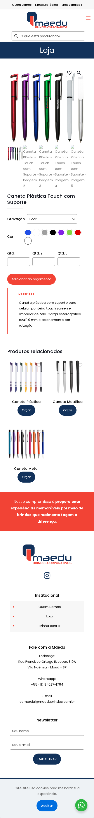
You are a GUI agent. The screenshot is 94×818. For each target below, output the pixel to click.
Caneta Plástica (26, 401)
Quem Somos (21, 5)
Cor (10, 236)
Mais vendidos (71, 5)
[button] (79, 72)
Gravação (16, 219)
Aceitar (47, 805)
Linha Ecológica (46, 5)
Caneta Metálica (68, 401)
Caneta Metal (26, 468)
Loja (49, 616)
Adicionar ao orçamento (31, 279)
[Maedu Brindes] (47, 20)
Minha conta (50, 625)
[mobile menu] (88, 18)
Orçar (26, 410)
